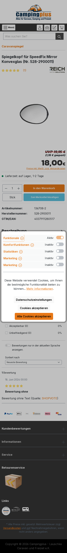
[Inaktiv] (60, 244)
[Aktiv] (60, 237)
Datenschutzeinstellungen (34, 299)
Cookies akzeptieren (34, 308)
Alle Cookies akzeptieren (34, 316)
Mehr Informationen (39, 288)
